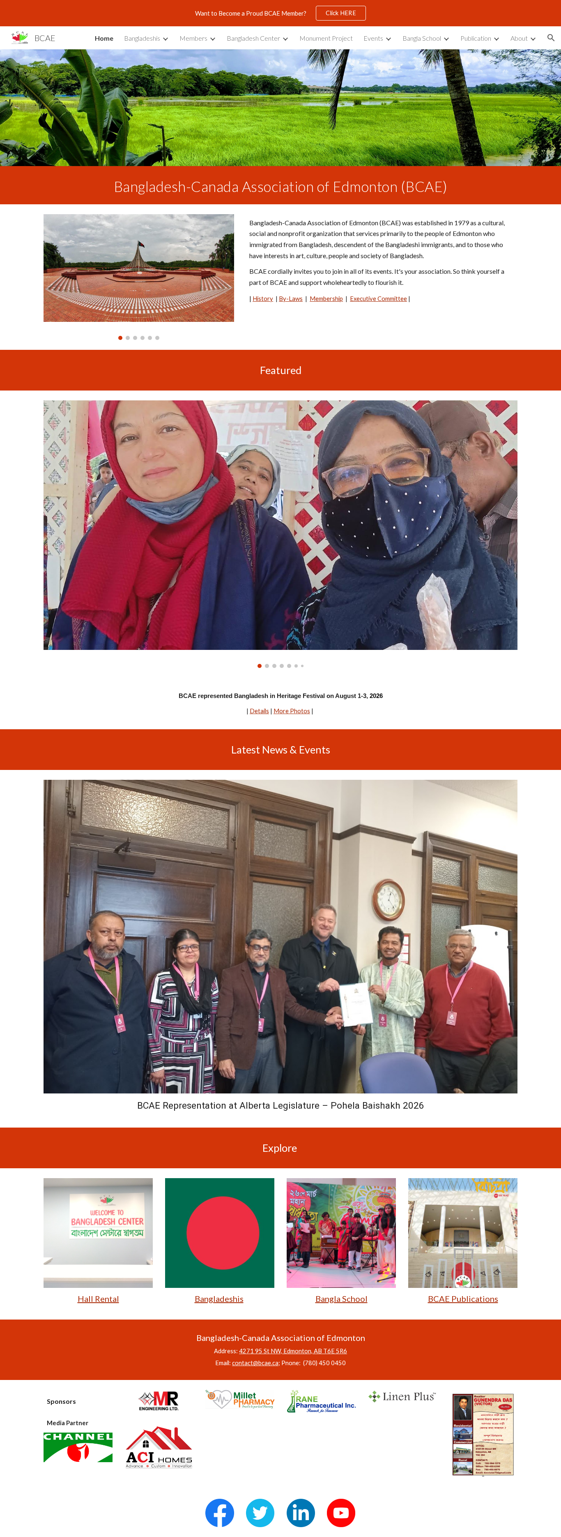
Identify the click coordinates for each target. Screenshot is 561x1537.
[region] (280, 13)
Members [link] (193, 38)
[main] (280, 185)
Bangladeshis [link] (142, 38)
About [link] (519, 38)
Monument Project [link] (326, 38)
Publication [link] (475, 38)
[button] (551, 38)
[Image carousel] (139, 277)
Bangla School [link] (421, 38)
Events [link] (373, 38)
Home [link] (104, 38)
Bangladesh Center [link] (253, 38)
